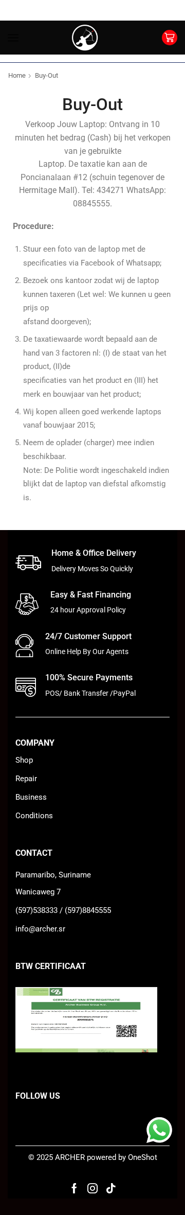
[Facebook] (74, 1188)
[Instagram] (92, 1188)
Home (17, 75)
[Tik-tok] (111, 1188)
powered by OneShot (122, 1157)
